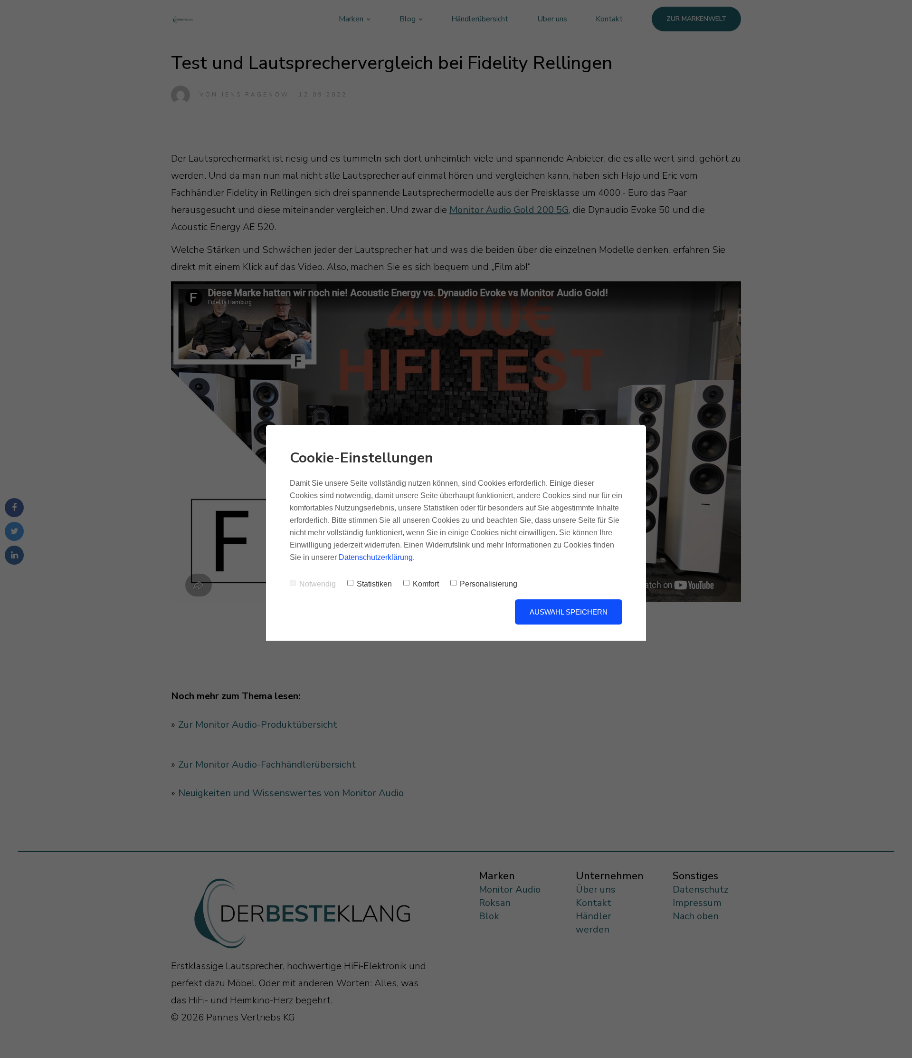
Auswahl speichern (569, 612)
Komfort (426, 584)
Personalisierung (488, 584)
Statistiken (374, 584)
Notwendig (317, 584)
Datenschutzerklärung (376, 557)
